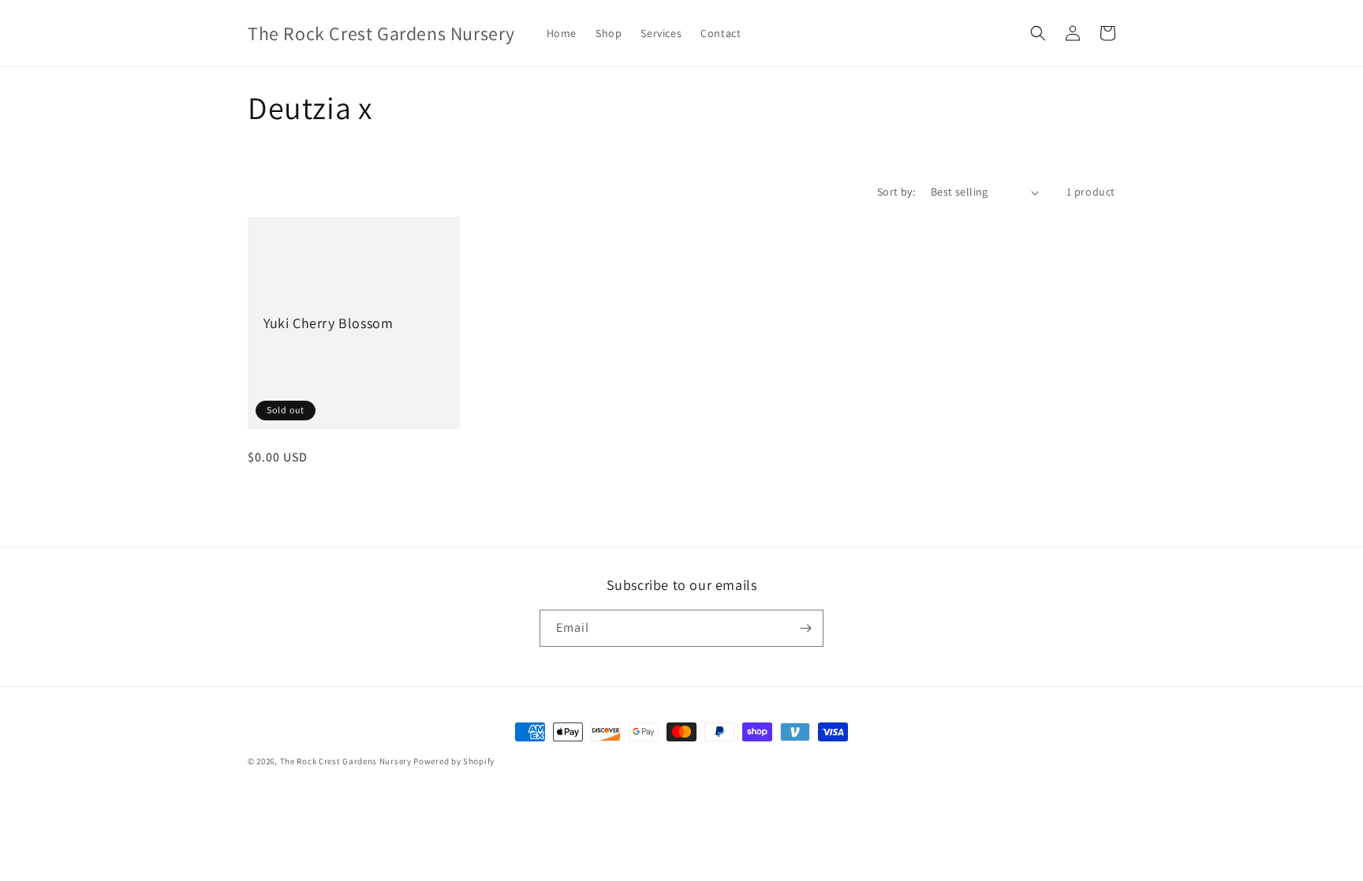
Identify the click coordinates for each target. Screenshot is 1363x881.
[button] (1038, 33)
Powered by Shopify (454, 761)
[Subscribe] (805, 628)
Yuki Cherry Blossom (328, 323)
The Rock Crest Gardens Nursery (346, 761)
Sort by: (896, 192)
